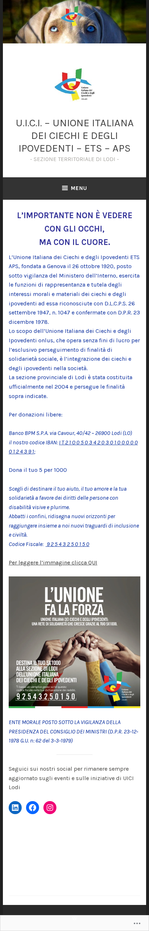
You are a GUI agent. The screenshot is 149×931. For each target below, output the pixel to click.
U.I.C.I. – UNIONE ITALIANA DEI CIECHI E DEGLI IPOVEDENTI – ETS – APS (75, 135)
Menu (79, 188)
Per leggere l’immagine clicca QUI (53, 562)
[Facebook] (32, 807)
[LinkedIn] (15, 807)
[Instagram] (49, 807)
